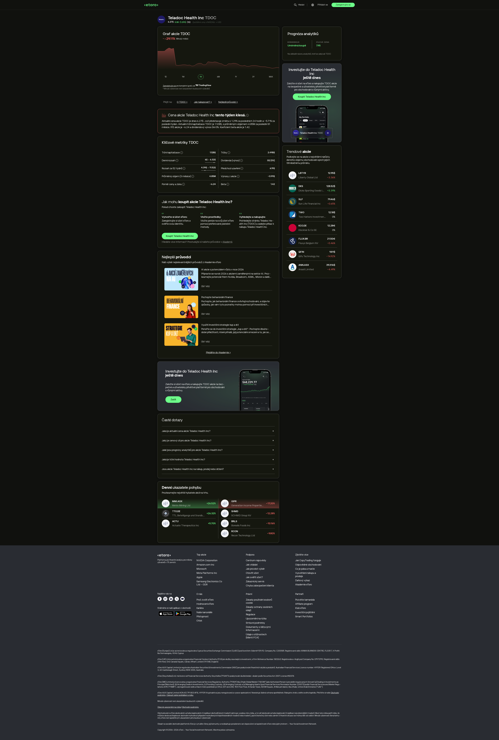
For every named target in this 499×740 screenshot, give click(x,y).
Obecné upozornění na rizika (169, 707)
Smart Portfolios (304, 616)
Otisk (199, 620)
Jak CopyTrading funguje (308, 560)
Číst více (205, 286)
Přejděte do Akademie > (218, 352)
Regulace (250, 614)
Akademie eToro (303, 584)
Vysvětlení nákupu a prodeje (305, 574)
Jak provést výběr (255, 569)
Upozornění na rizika (256, 618)
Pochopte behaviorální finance (217, 297)
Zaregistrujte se (343, 5)
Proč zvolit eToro (205, 599)
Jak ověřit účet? (254, 577)
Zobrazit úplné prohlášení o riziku (179, 695)
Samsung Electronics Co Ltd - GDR (209, 583)
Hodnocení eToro (205, 604)
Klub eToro (300, 608)
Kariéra (199, 608)
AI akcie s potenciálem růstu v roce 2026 (222, 269)
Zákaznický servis (255, 581)
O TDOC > (182, 102)
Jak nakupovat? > (203, 102)
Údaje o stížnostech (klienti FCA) (256, 636)
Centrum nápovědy (256, 560)
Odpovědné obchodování (308, 564)
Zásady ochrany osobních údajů (259, 608)
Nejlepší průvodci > (228, 102)
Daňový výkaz (302, 580)
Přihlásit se (323, 5)
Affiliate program (304, 604)
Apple (199, 577)
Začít (173, 399)
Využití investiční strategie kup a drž (220, 325)
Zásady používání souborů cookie (259, 601)
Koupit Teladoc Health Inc (312, 96)
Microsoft (201, 569)
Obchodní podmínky (190, 707)
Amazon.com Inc (205, 564)
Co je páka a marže (305, 569)
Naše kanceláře (204, 612)
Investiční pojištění (305, 612)
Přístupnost (202, 616)
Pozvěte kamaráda (305, 599)
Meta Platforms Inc (206, 573)
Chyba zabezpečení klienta (260, 585)
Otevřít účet (252, 573)
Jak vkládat (252, 564)
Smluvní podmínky (255, 623)
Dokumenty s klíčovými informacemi (258, 628)
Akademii (227, 242)
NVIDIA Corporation (206, 560)
